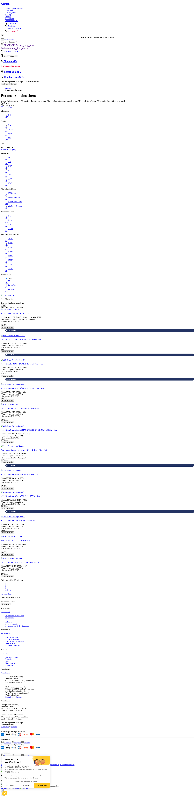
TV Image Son (10, 13)
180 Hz (9, 244)
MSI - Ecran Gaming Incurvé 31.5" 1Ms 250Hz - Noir (20, 496)
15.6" (8, 184)
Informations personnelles (14, 616)
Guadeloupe (14, 48)
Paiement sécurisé (11, 637)
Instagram (17, 743)
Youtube (27, 743)
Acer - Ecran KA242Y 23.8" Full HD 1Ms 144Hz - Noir (21, 339)
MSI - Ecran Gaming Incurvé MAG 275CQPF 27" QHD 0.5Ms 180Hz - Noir (29, 430)
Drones (8, 17)
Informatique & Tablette (13, 8)
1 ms (8, 221)
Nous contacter (10, 663)
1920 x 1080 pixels (13, 203)
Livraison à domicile (12, 646)
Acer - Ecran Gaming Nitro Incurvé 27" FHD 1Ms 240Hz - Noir (24, 450)
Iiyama (9, 134)
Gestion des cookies (67, 765)
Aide (7, 661)
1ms (8, 217)
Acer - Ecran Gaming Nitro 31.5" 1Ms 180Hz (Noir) (20, 562)
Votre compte (5, 612)
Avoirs (7, 620)
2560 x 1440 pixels (13, 207)
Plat (8, 282)
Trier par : (4, 303)
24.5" (8, 167)
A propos (4, 653)
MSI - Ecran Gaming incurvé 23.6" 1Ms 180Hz (18, 520)
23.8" (8, 176)
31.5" (8, 158)
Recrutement (9, 665)
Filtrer (4, 305)
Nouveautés (11, 23)
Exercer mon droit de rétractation (17, 626)
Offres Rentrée (13, 31)
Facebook (7, 743)
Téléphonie (9, 11)
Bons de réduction (11, 624)
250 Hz (9, 240)
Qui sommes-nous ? (12, 657)
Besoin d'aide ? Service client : (97, 37)
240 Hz (9, 270)
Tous (10, 279)
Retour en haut (7, 594)
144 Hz (9, 257)
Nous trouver (5, 673)
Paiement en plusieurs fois (14, 641)
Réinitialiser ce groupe (9, 149)
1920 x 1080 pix (12, 198)
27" (8, 163)
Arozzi (9, 130)
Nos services (5, 634)
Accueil (5, 3)
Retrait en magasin (12, 639)
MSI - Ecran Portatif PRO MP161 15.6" (15, 313)
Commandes (9, 618)
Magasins (8, 659)
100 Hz (9, 248)
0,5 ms (9, 230)
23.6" (8, 180)
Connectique (9, 19)
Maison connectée (11, 21)
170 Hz (9, 261)
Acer (8, 126)
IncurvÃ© (10, 286)
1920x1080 (10, 194)
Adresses (8, 622)
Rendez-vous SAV (14, 29)
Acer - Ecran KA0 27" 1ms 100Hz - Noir (16, 540)
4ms (8, 225)
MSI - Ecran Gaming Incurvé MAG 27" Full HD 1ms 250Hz (23, 388)
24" (8, 171)
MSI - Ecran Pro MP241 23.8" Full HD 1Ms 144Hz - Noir (22, 364)
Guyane (13, 84)
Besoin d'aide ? (12, 26)
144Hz (9, 252)
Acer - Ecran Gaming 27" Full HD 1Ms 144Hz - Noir (20, 408)
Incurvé (9, 290)
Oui (8, 116)
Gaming (8, 15)
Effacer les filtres (7, 107)
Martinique (5, 84)
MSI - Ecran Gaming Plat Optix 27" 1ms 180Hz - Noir (20, 474)
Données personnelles (51, 765)
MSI (8, 139)
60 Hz (9, 265)
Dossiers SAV (10, 643)
